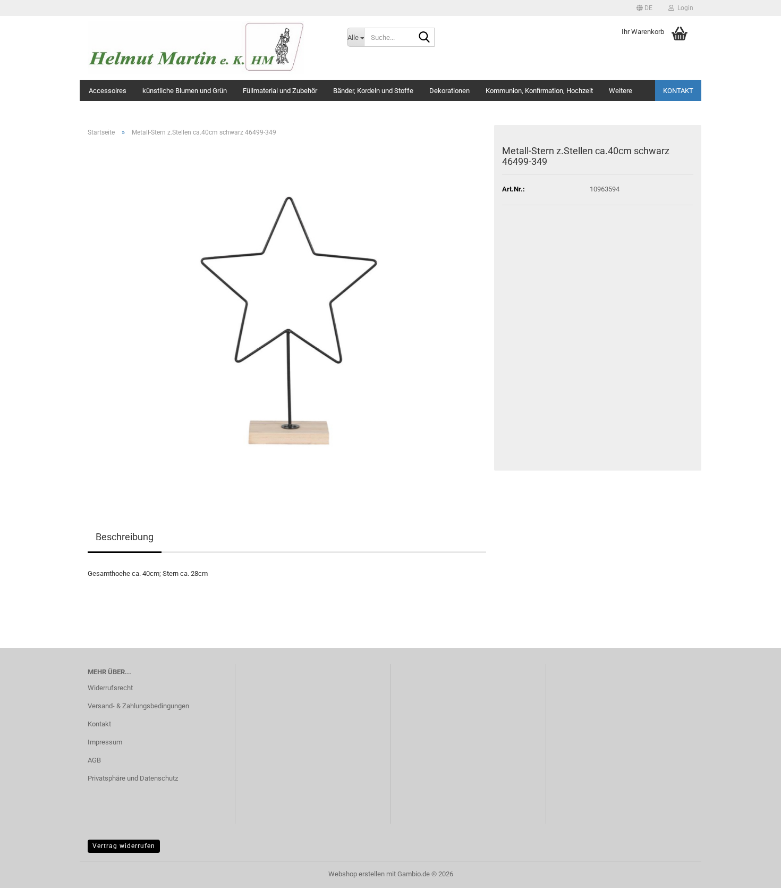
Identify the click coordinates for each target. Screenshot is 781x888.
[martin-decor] (209, 48)
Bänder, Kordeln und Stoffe (373, 91)
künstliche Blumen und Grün (184, 91)
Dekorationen (449, 91)
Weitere (620, 91)
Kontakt (678, 91)
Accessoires (107, 91)
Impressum (105, 742)
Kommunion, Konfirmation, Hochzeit (539, 91)
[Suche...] (424, 37)
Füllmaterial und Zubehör (280, 91)
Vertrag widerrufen (123, 846)
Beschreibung (125, 536)
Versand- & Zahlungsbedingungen (138, 706)
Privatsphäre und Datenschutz (133, 778)
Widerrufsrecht (110, 688)
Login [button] (683, 8)
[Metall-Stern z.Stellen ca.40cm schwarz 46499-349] (287, 318)
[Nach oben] (752, 872)
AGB (94, 760)
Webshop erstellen (356, 874)
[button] (644, 8)
